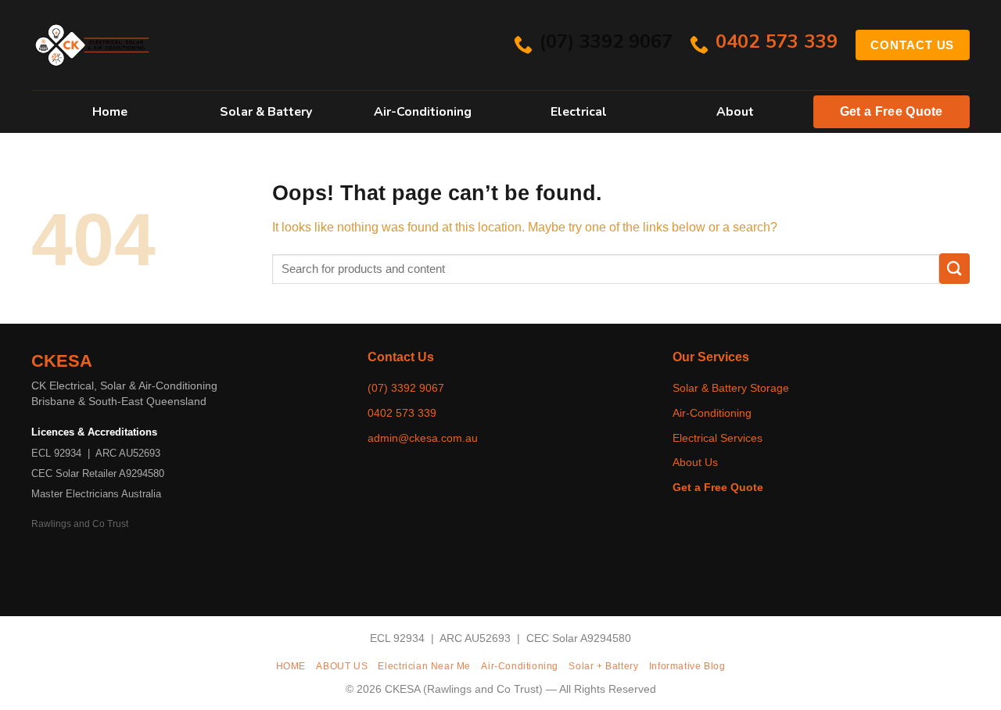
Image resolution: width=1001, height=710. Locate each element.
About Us (695, 462)
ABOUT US (342, 666)
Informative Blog (687, 666)
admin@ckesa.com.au (423, 438)
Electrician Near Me (424, 666)
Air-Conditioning (423, 111)
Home (109, 111)
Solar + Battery (603, 666)
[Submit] (954, 268)
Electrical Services (717, 438)
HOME (291, 666)
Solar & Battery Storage (731, 388)
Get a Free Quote (891, 111)
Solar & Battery (266, 111)
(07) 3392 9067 (406, 388)
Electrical (579, 111)
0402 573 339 (402, 413)
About (735, 111)
